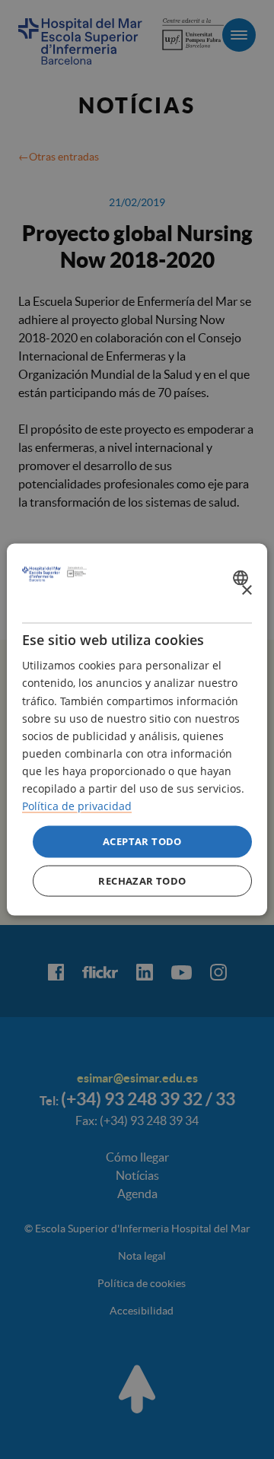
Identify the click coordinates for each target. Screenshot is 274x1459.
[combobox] (242, 577)
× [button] (246, 590)
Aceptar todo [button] (142, 841)
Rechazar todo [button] (142, 880)
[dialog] (137, 730)
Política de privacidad (77, 806)
